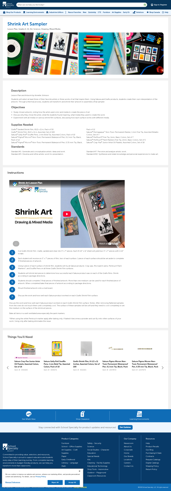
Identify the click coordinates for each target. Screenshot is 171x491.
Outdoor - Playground (96, 472)
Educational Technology (97, 466)
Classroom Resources (96, 476)
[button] (145, 4)
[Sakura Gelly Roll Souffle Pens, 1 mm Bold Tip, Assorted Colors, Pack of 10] (57, 350)
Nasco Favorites (74, 12)
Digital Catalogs (152, 463)
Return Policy (151, 469)
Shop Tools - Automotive (97, 469)
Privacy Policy (41, 477)
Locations (128, 459)
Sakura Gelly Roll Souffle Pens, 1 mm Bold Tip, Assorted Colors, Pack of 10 (57, 364)
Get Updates (125, 427)
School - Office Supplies (72, 446)
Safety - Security (94, 443)
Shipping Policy (152, 466)
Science (90, 446)
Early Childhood (129, 12)
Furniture (106, 12)
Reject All (55, 482)
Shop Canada (154, 12)
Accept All (72, 482)
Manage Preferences (12, 482)
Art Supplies (116, 12)
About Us (128, 446)
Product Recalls (152, 446)
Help (166, 12)
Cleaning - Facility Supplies (98, 463)
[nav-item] (138, 12)
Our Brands (128, 456)
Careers (127, 463)
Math (64, 466)
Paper (64, 456)
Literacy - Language (70, 463)
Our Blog (149, 450)
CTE (99, 12)
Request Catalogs (153, 459)
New (84, 12)
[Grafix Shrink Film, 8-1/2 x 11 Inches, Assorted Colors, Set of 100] (86, 350)
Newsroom (128, 443)
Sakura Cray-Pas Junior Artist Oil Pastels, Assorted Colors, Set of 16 (27, 364)
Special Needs (93, 456)
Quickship (92, 12)
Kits (88, 459)
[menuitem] (12, 12)
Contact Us (128, 466)
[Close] (79, 471)
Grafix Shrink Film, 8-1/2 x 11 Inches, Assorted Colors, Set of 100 (86, 364)
